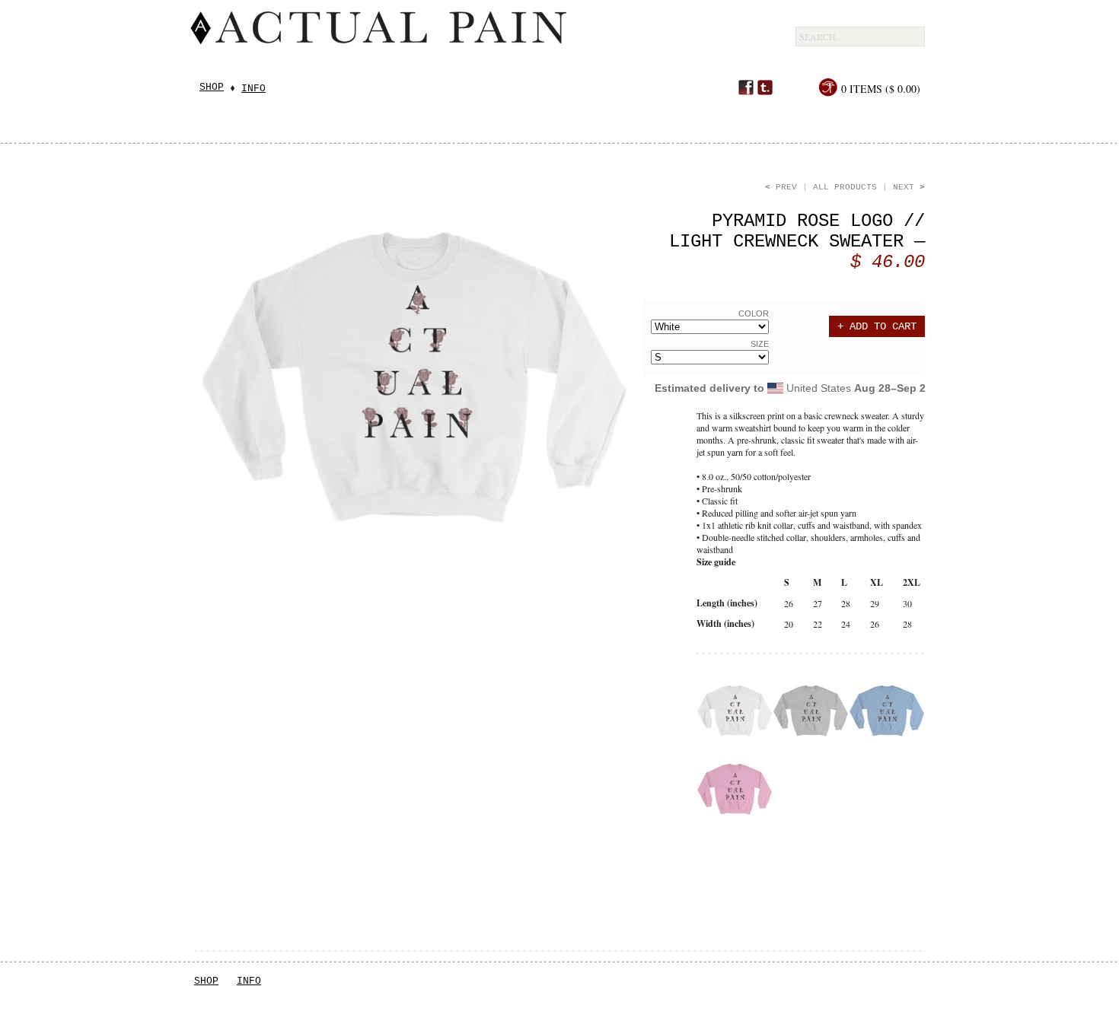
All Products (845, 187)
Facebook (746, 87)
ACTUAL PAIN (484, 40)
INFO (249, 981)
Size (760, 343)
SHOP (206, 981)
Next (909, 187)
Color (753, 313)
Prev (781, 187)
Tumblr (765, 87)
